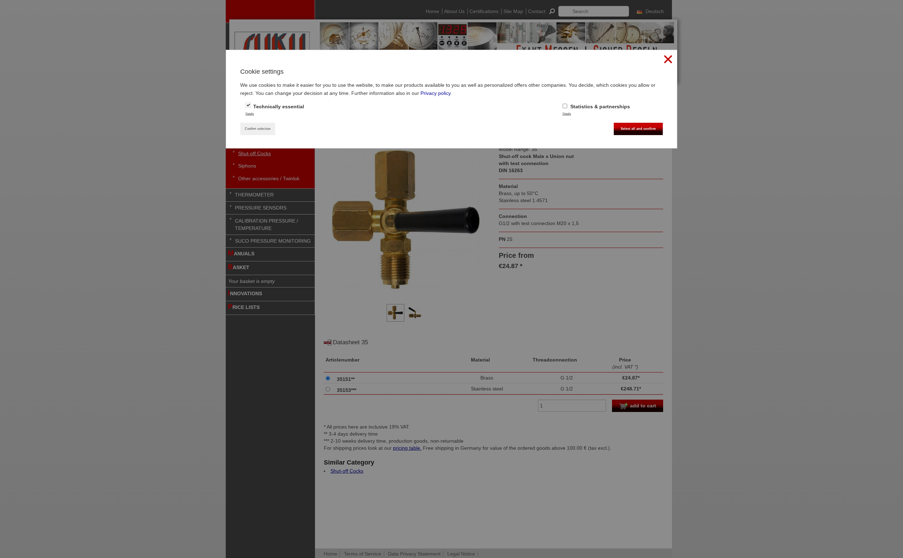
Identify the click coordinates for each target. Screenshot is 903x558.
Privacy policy (435, 93)
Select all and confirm (638, 129)
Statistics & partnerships (599, 106)
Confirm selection (258, 129)
